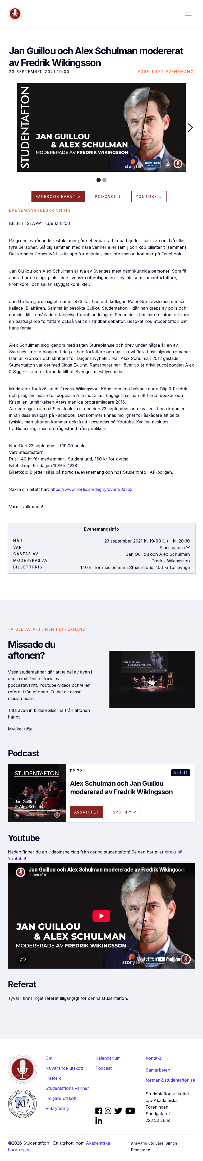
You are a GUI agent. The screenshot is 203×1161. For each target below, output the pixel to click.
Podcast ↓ (108, 196)
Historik (53, 1078)
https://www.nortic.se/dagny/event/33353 (91, 489)
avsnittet (86, 812)
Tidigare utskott (60, 1098)
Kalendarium (108, 1058)
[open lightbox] (101, 127)
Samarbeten (158, 1070)
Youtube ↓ (149, 196)
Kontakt (153, 1058)
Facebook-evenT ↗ (58, 196)
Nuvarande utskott (64, 1068)
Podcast (103, 1068)
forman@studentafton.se (170, 1080)
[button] (190, 127)
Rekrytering (57, 1108)
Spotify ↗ (125, 812)
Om (48, 1058)
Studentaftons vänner (67, 1088)
